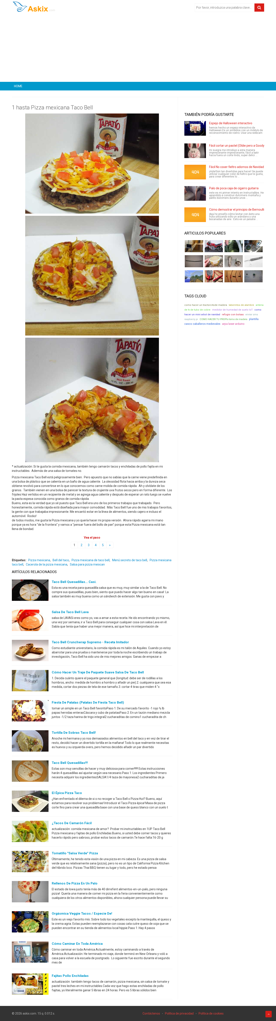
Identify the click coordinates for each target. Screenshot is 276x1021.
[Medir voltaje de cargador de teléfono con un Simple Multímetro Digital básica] (213, 276)
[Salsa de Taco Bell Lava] (30, 621)
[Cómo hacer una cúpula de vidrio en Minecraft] (194, 276)
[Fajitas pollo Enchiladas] (30, 985)
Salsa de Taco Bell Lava (70, 612)
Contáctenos (151, 1013)
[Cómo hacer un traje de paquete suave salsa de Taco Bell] (30, 681)
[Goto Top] (268, 1014)
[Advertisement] (138, 48)
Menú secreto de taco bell (129, 560)
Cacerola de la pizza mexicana (46, 564)
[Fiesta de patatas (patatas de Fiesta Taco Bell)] (30, 711)
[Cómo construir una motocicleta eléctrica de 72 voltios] (213, 246)
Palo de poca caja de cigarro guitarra (234, 188)
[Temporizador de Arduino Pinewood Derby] (194, 246)
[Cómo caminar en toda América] (30, 953)
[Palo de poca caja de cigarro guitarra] (195, 193)
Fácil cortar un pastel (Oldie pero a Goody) (237, 145)
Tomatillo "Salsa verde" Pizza (75, 853)
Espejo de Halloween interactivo (230, 123)
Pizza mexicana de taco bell (91, 560)
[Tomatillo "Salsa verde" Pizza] (30, 862)
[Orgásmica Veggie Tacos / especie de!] (30, 923)
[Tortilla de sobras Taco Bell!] (30, 742)
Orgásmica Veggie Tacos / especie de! (82, 913)
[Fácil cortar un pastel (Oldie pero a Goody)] (195, 150)
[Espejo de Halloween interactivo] (195, 128)
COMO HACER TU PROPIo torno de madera (223, 319)
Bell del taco (61, 560)
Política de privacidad (179, 1013)
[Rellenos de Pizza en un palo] (30, 892)
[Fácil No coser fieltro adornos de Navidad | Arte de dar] (195, 172)
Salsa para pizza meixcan (87, 564)
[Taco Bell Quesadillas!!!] (30, 772)
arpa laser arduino (233, 323)
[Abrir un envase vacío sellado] (213, 261)
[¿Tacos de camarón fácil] (30, 832)
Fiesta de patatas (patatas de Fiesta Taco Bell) (88, 702)
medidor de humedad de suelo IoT (232, 309)
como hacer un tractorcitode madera (205, 305)
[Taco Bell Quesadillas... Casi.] (30, 591)
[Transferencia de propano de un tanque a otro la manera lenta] (253, 246)
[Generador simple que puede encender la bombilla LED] (253, 276)
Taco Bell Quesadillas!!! (70, 763)
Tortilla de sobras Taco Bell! (74, 733)
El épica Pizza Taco (67, 793)
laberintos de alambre (241, 305)
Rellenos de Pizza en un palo (74, 883)
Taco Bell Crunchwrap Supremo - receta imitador (90, 642)
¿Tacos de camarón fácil (72, 823)
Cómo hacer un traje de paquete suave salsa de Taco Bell (98, 672)
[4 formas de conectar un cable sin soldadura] (233, 276)
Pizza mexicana (39, 560)
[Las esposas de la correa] (194, 261)
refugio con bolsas (233, 314)
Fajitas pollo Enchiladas (70, 976)
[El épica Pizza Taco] (30, 802)
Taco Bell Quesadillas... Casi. (74, 582)
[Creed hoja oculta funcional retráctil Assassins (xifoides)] (253, 261)
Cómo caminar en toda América (77, 944)
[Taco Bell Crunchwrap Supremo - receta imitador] (30, 651)
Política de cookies (211, 1013)
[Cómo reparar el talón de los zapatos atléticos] (233, 246)
